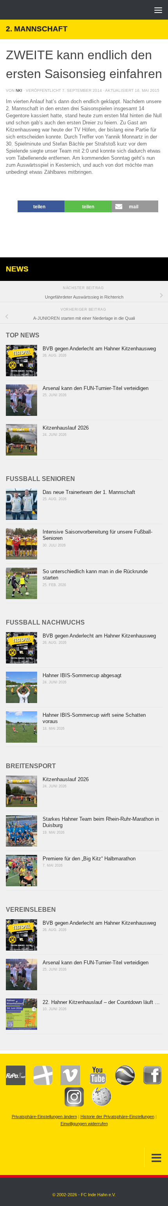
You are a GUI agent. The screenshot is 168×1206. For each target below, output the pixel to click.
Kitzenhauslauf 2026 (66, 428)
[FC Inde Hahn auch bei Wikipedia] (97, 1105)
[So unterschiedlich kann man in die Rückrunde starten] (21, 583)
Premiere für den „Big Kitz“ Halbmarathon (89, 859)
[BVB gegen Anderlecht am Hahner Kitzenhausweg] (21, 360)
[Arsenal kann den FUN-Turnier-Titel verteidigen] (21, 400)
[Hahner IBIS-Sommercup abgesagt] (21, 687)
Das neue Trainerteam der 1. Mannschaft (89, 492)
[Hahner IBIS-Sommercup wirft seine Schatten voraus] (21, 727)
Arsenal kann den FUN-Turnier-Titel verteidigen (95, 388)
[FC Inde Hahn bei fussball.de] (39, 1083)
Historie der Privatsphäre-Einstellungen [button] (117, 1116)
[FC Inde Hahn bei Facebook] (148, 1083)
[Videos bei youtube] (93, 1083)
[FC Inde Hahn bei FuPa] (15, 1083)
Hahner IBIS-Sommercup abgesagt (82, 675)
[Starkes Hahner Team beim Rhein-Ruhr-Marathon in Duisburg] (21, 831)
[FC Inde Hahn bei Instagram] (70, 1105)
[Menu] (158, 10)
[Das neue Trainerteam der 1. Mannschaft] (21, 504)
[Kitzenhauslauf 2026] (21, 439)
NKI (19, 90)
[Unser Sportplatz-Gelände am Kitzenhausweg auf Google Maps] (121, 1083)
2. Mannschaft (37, 29)
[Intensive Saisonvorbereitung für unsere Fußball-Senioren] (21, 543)
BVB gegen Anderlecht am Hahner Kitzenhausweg (99, 349)
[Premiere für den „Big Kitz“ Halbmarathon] (21, 870)
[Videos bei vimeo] (66, 1083)
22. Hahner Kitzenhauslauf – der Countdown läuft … (101, 1002)
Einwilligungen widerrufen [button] (84, 1123)
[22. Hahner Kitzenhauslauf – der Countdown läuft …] (21, 1014)
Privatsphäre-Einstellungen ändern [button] (44, 1116)
